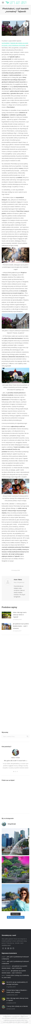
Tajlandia (5, 24)
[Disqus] (15, 660)
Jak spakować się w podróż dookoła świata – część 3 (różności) (21, 626)
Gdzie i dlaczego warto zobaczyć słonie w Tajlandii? (20, 615)
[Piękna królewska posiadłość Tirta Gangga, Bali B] (15, 869)
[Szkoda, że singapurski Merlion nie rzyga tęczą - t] (15, 841)
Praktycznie (6, 22)
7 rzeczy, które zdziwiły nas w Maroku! (17, 1006)
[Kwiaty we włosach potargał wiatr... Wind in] (15, 897)
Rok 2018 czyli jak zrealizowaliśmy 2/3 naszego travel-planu (17, 983)
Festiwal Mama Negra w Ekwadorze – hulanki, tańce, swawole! (17, 991)
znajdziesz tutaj (6, 945)
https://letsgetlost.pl (19, 582)
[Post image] (6, 615)
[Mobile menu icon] (3, 2)
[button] (13, 771)
